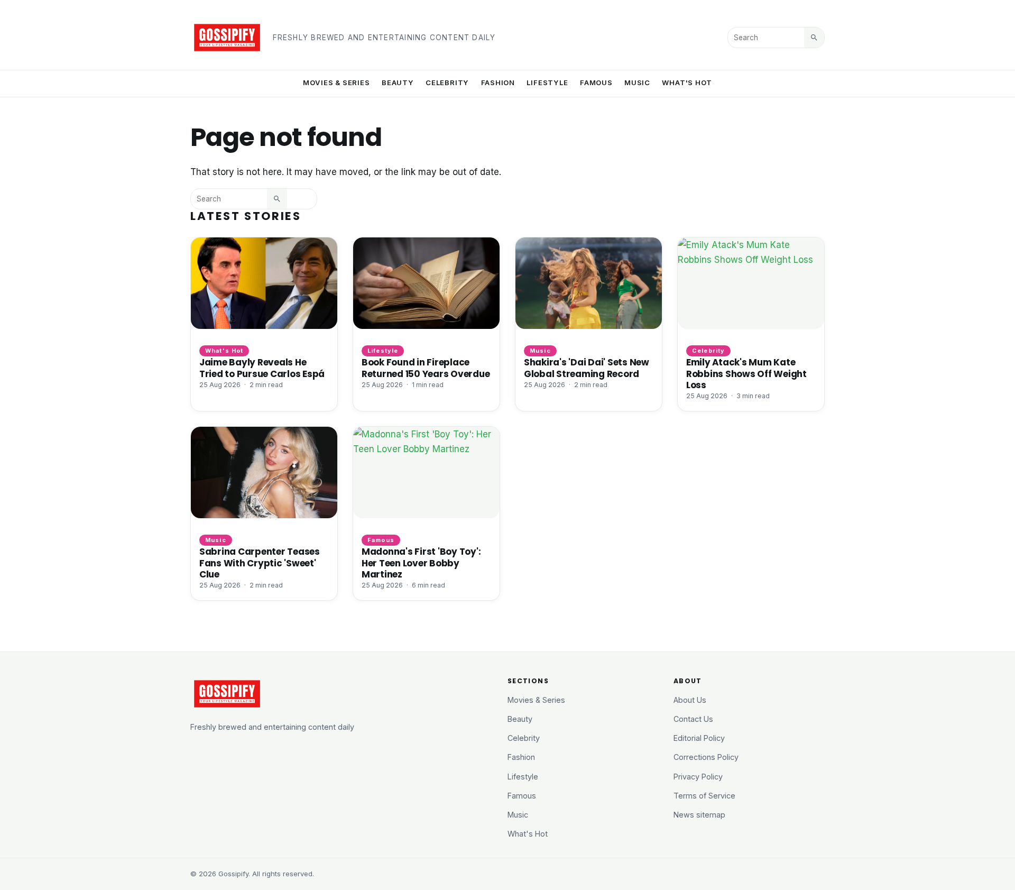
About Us (689, 699)
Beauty (398, 82)
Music (637, 82)
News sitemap (699, 814)
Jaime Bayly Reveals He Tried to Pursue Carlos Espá (262, 368)
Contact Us (693, 718)
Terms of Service (704, 795)
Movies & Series (336, 82)
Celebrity (447, 82)
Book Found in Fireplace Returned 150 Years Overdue (426, 368)
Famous (596, 82)
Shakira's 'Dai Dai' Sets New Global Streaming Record (586, 368)
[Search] (814, 37)
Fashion (498, 82)
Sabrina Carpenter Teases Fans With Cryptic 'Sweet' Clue (259, 562)
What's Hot (687, 82)
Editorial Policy (699, 737)
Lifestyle (547, 82)
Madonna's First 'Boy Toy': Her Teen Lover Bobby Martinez (421, 562)
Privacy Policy (698, 776)
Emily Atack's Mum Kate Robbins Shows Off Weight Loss (746, 373)
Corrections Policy (706, 757)
